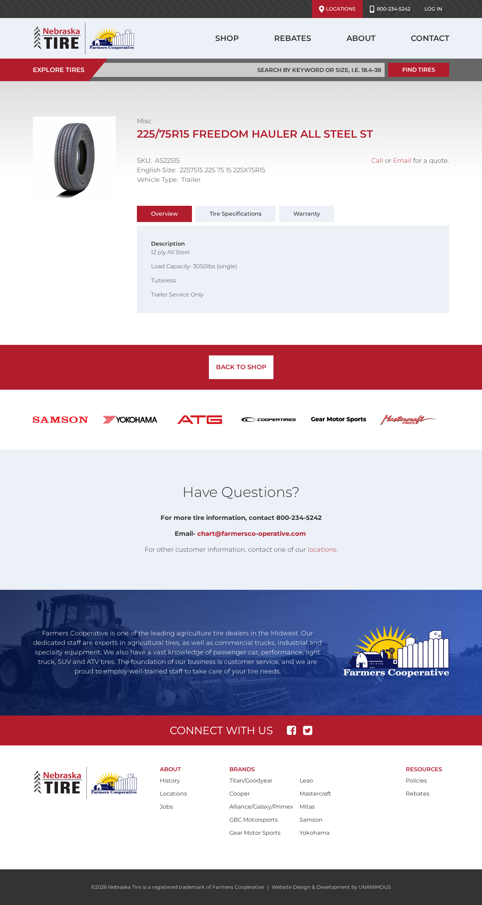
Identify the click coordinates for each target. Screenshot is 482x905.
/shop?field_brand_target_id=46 (415, 420)
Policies (416, 780)
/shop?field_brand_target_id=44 (345, 420)
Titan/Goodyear (250, 780)
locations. (323, 549)
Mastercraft (315, 793)
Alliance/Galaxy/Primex (261, 806)
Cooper (239, 793)
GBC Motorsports (253, 819)
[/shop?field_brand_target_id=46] (415, 420)
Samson (311, 819)
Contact (430, 38)
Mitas (307, 806)
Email (402, 160)
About (361, 38)
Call (377, 160)
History (170, 780)
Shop (227, 38)
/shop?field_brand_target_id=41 (276, 420)
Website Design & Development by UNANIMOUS (331, 887)
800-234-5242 (393, 9)
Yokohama (315, 832)
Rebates (292, 38)
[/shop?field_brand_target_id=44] (345, 420)
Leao (306, 780)
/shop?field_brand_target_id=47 (67, 420)
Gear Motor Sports (255, 832)
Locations (341, 9)
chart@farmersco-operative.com (251, 534)
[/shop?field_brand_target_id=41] (276, 420)
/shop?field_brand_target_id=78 (206, 420)
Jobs (166, 806)
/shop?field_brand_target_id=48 (137, 420)
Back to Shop (241, 367)
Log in (433, 9)
